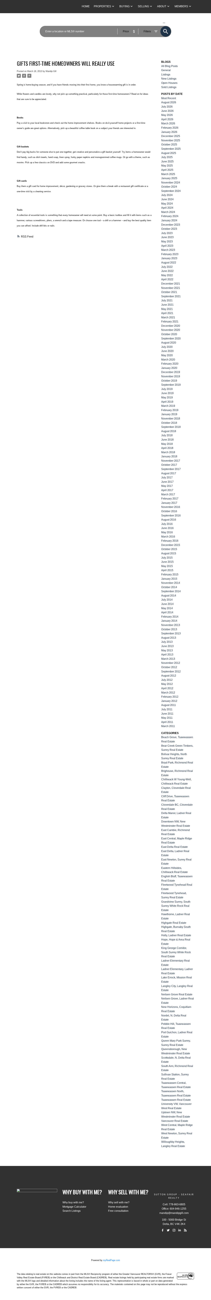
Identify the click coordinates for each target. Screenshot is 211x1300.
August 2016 (168, 519)
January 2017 (169, 502)
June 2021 (167, 304)
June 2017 (167, 481)
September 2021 (171, 296)
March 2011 (168, 726)
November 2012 (170, 663)
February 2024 (169, 216)
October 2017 (169, 464)
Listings (165, 74)
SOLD (168, 23)
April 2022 (167, 279)
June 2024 (167, 199)
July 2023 (167, 233)
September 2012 (171, 671)
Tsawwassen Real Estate (176, 1099)
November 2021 (170, 288)
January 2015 (169, 578)
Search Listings (71, 1210)
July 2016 (167, 524)
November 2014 (170, 582)
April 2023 (167, 245)
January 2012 (169, 701)
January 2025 (169, 178)
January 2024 (169, 220)
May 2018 (167, 444)
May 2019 (167, 397)
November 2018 (170, 418)
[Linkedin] (179, 1230)
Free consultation (118, 1210)
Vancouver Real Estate (174, 1121)
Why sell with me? (118, 1202)
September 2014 (171, 591)
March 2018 (168, 452)
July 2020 (167, 347)
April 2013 (167, 654)
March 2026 (168, 123)
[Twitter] (168, 1230)
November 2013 (170, 625)
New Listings (168, 78)
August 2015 (168, 553)
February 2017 (169, 498)
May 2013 (167, 650)
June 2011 (167, 713)
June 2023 (167, 237)
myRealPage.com (111, 1260)
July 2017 (167, 477)
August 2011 (168, 705)
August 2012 (168, 675)
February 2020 (169, 363)
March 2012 (168, 692)
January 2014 (169, 620)
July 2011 (166, 709)
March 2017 (168, 494)
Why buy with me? (73, 1202)
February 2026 (169, 127)
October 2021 (169, 292)
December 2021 (170, 283)
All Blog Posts (169, 66)
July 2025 (167, 157)
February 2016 (169, 540)
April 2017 (167, 490)
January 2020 (169, 368)
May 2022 (167, 275)
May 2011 (167, 717)
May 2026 (167, 115)
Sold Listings (168, 87)
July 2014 (167, 599)
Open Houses (169, 83)
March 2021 (168, 317)
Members (181, 6)
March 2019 (168, 405)
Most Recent (168, 98)
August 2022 (168, 262)
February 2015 (169, 574)
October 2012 (169, 667)
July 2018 (167, 435)
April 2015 (167, 570)
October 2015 (169, 549)
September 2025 (171, 148)
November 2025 (170, 140)
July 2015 (167, 557)
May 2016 (167, 532)
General (166, 70)
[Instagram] (174, 1230)
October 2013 (169, 629)
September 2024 (171, 191)
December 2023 (170, 224)
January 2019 (169, 414)
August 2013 (168, 637)
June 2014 (167, 604)
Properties (102, 6)
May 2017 (167, 485)
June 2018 (167, 439)
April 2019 (167, 401)
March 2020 (168, 359)
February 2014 (169, 616)
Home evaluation (118, 1206)
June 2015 (167, 561)
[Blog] (185, 1230)
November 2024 (170, 182)
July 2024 (167, 195)
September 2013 (171, 633)
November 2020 (170, 330)
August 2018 (168, 431)
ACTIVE (156, 23)
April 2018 (167, 448)
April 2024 (167, 207)
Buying (124, 6)
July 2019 (167, 389)
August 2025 (168, 153)
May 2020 (167, 355)
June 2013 (167, 646)
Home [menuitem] (86, 6)
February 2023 (169, 254)
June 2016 (167, 528)
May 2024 (167, 203)
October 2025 (169, 144)
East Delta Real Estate (174, 846)
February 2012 (169, 696)
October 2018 (169, 422)
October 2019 (169, 380)
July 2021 (167, 300)
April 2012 (167, 688)
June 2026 (167, 111)
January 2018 (169, 456)
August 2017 (168, 473)
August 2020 (168, 342)
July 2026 (167, 106)
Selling (143, 6)
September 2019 (171, 384)
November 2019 (170, 376)
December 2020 (170, 325)
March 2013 (168, 658)
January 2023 (169, 258)
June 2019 (167, 393)
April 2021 (167, 313)
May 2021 (167, 309)
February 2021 (169, 321)
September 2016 (171, 515)
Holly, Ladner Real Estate (176, 935)
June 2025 (167, 161)
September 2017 (171, 469)
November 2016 (170, 507)
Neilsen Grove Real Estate (176, 994)
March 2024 (168, 212)
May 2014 (167, 608)
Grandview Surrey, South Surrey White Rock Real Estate (175, 906)
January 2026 (169, 132)
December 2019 (170, 372)
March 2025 (168, 174)
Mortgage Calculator (74, 1206)
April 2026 (167, 119)
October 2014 (169, 587)
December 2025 (170, 136)
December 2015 (170, 545)
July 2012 (167, 679)
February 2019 (169, 410)
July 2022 (167, 266)
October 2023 (169, 228)
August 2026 (168, 102)
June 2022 (167, 271)
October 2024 (169, 186)
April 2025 (167, 169)
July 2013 (167, 641)
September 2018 (171, 427)
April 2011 (167, 722)
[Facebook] (162, 1230)
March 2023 (168, 250)
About (161, 6)
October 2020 (169, 334)
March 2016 (168, 536)
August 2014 (168, 595)
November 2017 (170, 460)
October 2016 (169, 511)
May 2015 (167, 566)
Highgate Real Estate (173, 922)
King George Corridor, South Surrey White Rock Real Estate (176, 952)
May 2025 (167, 165)
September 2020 (171, 338)
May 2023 (167, 241)
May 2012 (167, 684)
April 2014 (167, 612)
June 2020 (167, 351)
